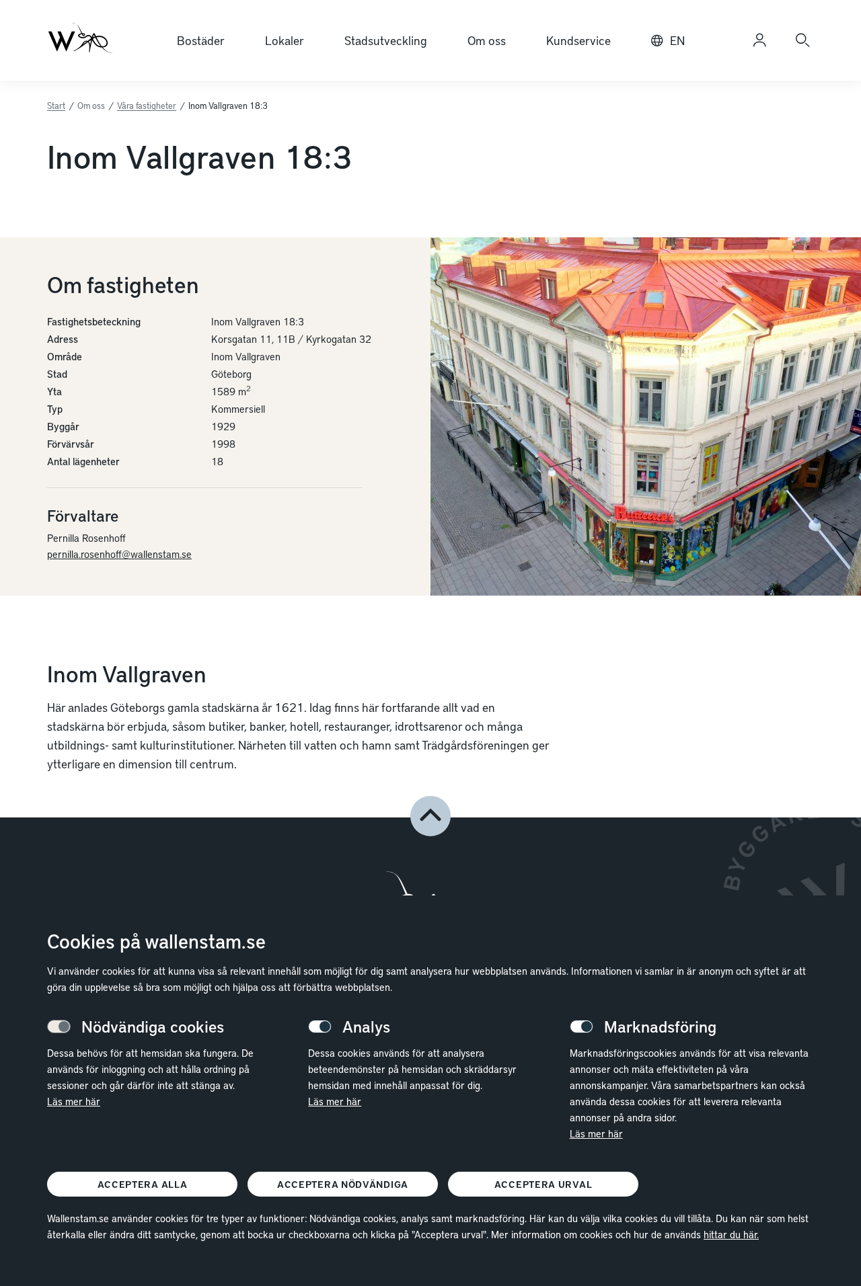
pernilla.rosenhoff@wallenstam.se (119, 554)
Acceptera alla (143, 1184)
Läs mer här (73, 1101)
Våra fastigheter (146, 105)
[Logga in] (759, 40)
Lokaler (284, 40)
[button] (430, 816)
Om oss (486, 40)
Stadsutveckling (385, 40)
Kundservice (578, 40)
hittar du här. (731, 1234)
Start (56, 105)
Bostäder (201, 40)
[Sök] (802, 40)
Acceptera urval (543, 1184)
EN (677, 40)
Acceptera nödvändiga (342, 1184)
